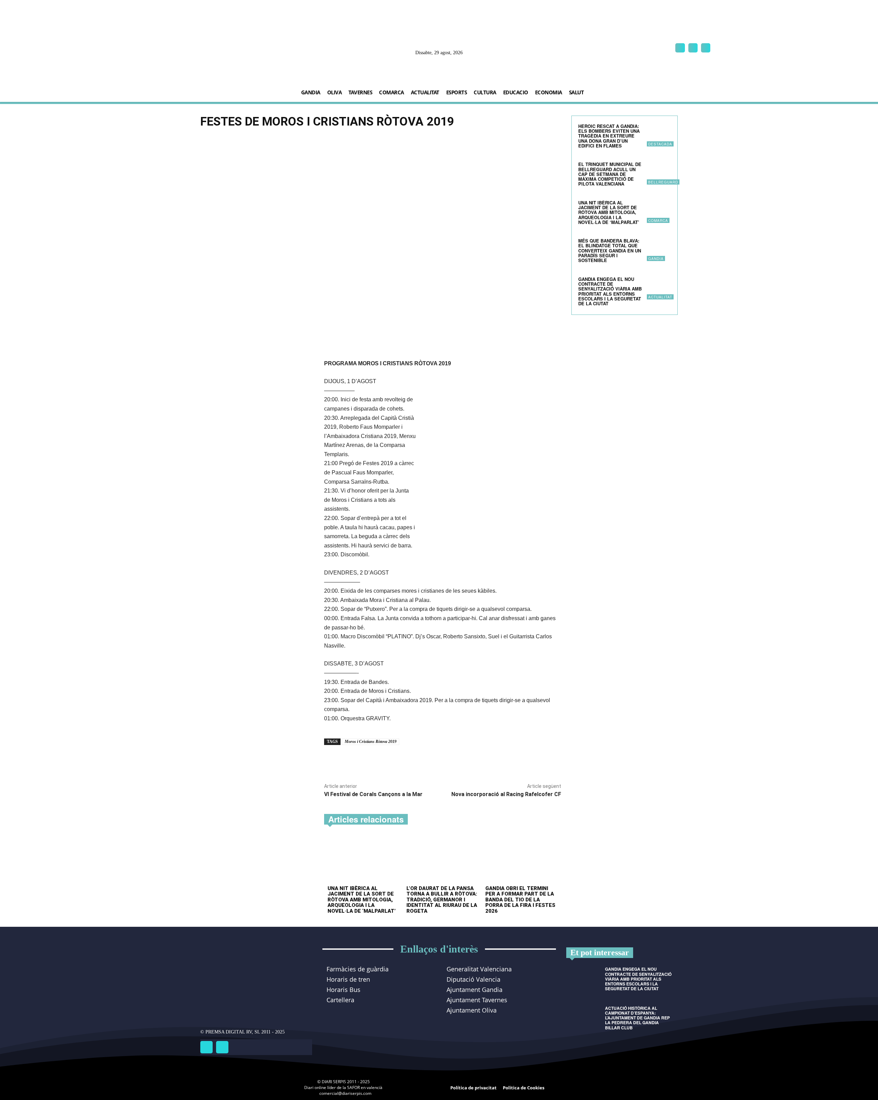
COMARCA (658, 220)
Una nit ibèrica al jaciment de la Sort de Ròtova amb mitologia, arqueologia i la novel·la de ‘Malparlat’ (362, 899)
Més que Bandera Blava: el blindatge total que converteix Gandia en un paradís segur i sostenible (609, 250)
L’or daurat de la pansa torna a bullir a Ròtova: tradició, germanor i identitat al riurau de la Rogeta (441, 899)
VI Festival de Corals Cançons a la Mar (373, 794)
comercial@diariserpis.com (345, 1093)
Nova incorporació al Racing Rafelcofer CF (506, 794)
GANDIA (656, 258)
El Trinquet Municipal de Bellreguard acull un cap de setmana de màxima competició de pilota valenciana (609, 174)
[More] (420, 761)
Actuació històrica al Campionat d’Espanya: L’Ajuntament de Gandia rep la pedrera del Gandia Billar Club (637, 1018)
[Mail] (693, 47)
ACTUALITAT (660, 297)
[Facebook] (680, 47)
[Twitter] (222, 1047)
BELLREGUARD (663, 182)
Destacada (660, 144)
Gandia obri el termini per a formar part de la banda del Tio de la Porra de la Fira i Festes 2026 (520, 899)
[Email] (404, 761)
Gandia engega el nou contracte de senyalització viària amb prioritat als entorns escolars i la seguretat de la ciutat (610, 291)
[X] (705, 47)
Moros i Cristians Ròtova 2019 (370, 741)
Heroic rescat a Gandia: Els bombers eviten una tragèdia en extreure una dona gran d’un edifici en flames (609, 136)
